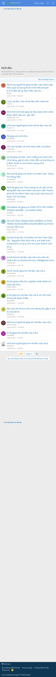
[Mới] (47, 3)
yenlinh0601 (11, 179)
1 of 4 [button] (21, 354)
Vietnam (7, 664)
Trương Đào (11, 263)
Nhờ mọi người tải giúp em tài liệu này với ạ (29, 322)
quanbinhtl (10, 138)
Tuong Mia (10, 149)
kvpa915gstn (11, 287)
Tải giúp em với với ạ (17, 135)
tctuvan (9, 104)
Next (28, 354)
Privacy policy (27, 668)
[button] (4, 3)
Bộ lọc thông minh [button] (45, 79)
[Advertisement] (28, 38)
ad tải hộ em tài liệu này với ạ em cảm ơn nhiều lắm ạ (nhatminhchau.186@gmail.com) (30, 259)
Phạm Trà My (11, 325)
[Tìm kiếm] (52, 3)
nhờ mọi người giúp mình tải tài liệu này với (29, 125)
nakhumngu (11, 199)
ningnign (10, 249)
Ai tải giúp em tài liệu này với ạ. (23, 332)
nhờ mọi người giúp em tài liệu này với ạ (27, 343)
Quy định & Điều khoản (11, 668)
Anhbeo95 (10, 314)
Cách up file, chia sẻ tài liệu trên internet (28, 101)
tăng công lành (12, 229)
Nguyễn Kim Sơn (13, 117)
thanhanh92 (11, 273)
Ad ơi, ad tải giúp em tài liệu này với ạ (26, 270)
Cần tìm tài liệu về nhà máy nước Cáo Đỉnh (29, 146)
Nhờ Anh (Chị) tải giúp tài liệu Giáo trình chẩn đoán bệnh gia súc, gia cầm (30, 113)
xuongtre (10, 213)
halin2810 (10, 346)
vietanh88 (10, 335)
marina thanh (12, 166)
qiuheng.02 (11, 301)
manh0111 (11, 128)
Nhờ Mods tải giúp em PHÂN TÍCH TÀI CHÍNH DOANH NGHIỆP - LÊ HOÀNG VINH (30, 209)
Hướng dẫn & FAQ (41, 668)
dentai (9, 93)
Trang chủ (6, 670)
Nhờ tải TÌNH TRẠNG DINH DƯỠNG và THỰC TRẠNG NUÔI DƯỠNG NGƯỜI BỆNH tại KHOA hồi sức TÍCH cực (30, 223)
